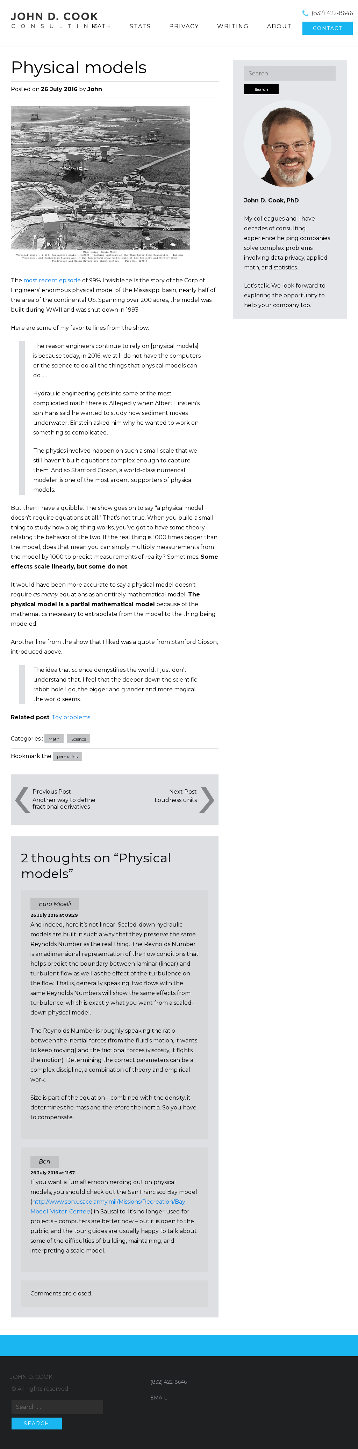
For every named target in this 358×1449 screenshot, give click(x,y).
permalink (67, 756)
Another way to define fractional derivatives (64, 803)
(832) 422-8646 (332, 13)
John (94, 89)
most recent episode (52, 280)
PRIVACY (184, 26)
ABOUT (279, 26)
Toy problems (71, 717)
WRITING (233, 26)
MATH (102, 26)
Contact (327, 28)
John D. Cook (31, 1377)
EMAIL (158, 1398)
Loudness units (176, 800)
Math (54, 739)
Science (78, 739)
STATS (140, 26)
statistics (285, 267)
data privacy (287, 257)
